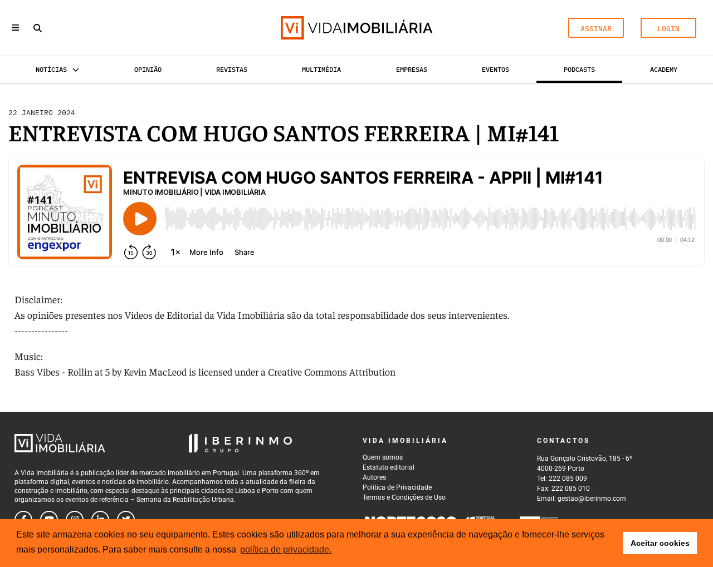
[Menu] (15, 27)
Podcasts (579, 69)
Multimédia (321, 69)
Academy (663, 69)
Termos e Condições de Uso (404, 497)
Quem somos (383, 457)
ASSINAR (596, 28)
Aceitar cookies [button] (660, 543)
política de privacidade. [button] (285, 549)
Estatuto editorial (388, 467)
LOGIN (668, 28)
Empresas (411, 69)
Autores (374, 477)
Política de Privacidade (397, 487)
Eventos (495, 69)
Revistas (231, 69)
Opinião (148, 69)
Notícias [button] (51, 69)
